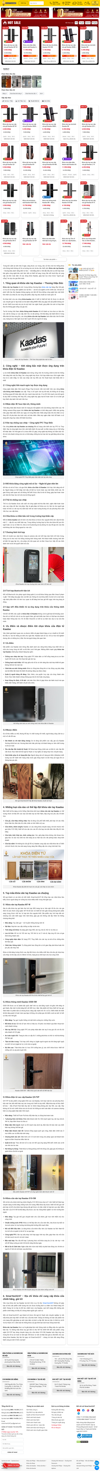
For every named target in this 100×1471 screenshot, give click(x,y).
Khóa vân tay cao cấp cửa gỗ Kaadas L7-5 (89, 163)
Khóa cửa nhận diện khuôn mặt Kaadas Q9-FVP (30, 46)
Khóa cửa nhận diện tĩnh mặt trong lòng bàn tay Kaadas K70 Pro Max (50, 240)
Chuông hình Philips (56, 1465)
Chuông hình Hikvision (57, 1460)
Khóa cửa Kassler (31, 1468)
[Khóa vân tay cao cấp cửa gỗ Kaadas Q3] (10, 152)
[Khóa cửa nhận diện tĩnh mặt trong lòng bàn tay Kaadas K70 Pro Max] (50, 229)
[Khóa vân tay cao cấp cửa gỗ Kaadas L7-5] (89, 152)
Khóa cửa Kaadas (31, 1465)
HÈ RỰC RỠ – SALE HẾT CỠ (87, 288)
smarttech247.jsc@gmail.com (11, 1423)
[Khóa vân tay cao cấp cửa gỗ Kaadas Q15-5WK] (89, 114)
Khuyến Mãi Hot (35, 101)
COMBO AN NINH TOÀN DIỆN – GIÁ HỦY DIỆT (88, 296)
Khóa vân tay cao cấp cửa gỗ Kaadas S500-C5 (69, 46)
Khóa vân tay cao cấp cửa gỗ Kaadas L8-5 (9, 201)
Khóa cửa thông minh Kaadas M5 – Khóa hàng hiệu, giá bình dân (49, 202)
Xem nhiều (47, 101)
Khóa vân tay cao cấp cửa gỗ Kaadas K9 (29, 163)
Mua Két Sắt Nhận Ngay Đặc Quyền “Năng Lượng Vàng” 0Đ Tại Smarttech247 (88, 276)
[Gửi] (41, 3)
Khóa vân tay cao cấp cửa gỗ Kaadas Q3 (9, 163)
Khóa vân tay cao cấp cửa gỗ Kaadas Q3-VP (30, 239)
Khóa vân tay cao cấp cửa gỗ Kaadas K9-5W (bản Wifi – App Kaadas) (50, 164)
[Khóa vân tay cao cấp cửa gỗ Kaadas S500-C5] (69, 35)
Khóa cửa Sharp (30, 1463)
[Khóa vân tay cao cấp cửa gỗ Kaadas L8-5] (10, 191)
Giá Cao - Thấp (8, 101)
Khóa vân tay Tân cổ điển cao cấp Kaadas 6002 (69, 240)
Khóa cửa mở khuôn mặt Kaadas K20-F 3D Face (29, 202)
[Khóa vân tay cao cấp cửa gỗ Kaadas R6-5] (10, 229)
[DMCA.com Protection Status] (82, 1442)
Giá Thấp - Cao (22, 101)
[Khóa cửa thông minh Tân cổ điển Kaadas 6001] (89, 229)
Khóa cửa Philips (30, 1460)
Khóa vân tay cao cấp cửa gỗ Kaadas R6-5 (9, 239)
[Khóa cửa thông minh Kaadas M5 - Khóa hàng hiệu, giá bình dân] (50, 191)
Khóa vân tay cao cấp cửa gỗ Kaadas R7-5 (89, 201)
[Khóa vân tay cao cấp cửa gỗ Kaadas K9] (30, 152)
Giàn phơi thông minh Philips (84, 1465)
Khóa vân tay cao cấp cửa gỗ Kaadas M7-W (10, 46)
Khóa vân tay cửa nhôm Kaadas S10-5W (50, 46)
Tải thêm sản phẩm (49, 259)
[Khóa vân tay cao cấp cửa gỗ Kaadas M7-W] (11, 35)
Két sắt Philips (80, 1460)
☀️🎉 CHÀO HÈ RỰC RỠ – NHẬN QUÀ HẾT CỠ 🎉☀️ (87, 269)
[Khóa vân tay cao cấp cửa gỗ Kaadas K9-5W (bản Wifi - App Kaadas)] (50, 152)
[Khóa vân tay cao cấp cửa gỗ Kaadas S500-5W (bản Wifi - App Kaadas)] (30, 114)
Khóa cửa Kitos (41, 1465)
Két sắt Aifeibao (89, 1460)
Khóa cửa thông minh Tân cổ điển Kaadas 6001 (89, 240)
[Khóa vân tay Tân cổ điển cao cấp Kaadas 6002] (69, 229)
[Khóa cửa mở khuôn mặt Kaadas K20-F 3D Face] (30, 191)
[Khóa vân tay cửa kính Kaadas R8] (88, 35)
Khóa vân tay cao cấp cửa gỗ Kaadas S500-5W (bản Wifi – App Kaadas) (29, 125)
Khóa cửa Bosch (41, 1460)
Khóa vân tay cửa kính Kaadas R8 (88, 46)
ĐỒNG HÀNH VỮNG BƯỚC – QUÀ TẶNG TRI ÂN (87, 283)
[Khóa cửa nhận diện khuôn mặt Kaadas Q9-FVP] (30, 35)
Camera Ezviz (15, 1460)
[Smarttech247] (9, 3)
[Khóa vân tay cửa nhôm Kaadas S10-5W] (50, 35)
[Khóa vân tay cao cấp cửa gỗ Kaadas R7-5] (89, 191)
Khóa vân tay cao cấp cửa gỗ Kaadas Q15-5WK (89, 125)
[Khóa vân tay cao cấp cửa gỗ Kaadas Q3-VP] (30, 229)
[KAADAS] (6, 69)
